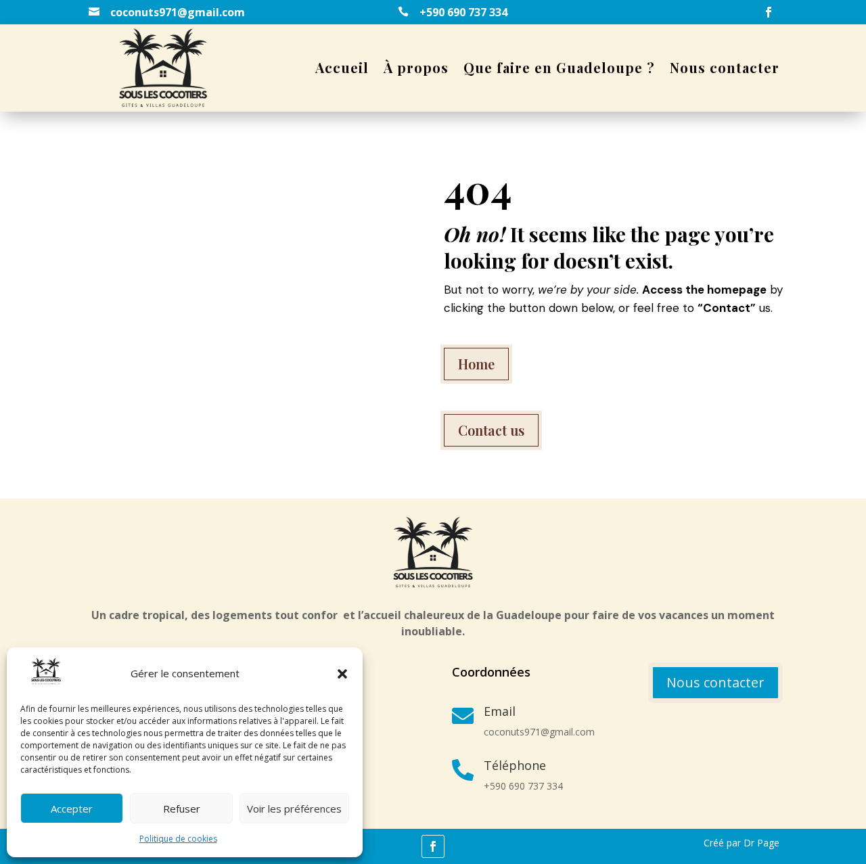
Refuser (181, 808)
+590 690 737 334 (463, 12)
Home (476, 364)
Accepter (72, 808)
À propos (416, 67)
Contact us (491, 430)
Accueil (342, 67)
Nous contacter (724, 67)
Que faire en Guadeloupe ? (559, 67)
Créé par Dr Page (741, 842)
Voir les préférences (294, 808)
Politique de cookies (178, 838)
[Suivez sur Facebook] (768, 12)
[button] (342, 674)
